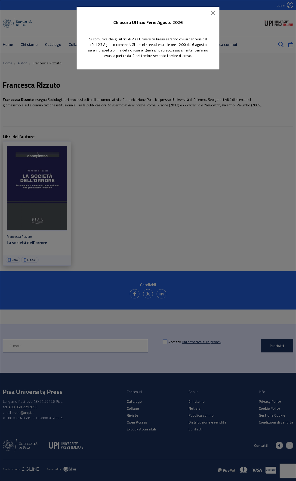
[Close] (213, 13)
